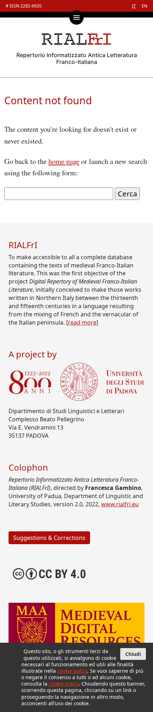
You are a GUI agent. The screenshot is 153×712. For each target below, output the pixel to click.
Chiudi (133, 654)
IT (134, 6)
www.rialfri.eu (120, 504)
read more (82, 322)
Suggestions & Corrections (49, 538)
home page (63, 161)
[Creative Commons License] (50, 573)
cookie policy (72, 670)
